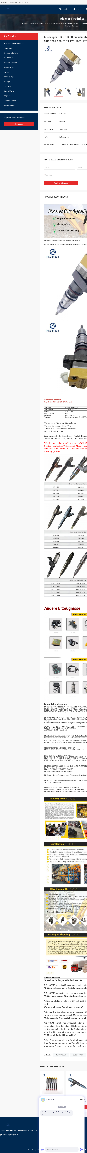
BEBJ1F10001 (61, 1055)
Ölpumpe (7, 81)
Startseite (25, 23)
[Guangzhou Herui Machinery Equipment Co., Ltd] (7, 9)
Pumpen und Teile (10, 62)
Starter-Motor (9, 91)
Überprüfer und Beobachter (14, 43)
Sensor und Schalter (11, 53)
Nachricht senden (61, 183)
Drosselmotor (9, 67)
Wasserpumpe (9, 77)
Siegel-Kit (7, 96)
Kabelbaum (8, 48)
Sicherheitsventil (10, 100)
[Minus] (81, 1099)
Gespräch (19, 124)
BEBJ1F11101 (78, 1055)
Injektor (34, 23)
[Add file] (42, 1149)
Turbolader (8, 86)
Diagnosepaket (9, 105)
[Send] (81, 1149)
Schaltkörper (8, 58)
